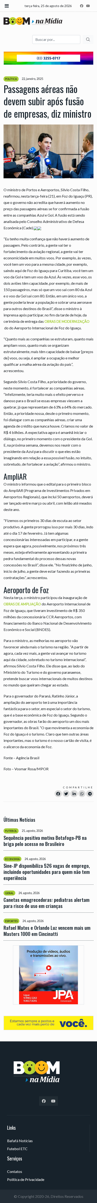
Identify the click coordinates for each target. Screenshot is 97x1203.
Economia (12, 858)
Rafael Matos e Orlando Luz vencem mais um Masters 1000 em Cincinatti (47, 931)
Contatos (14, 1171)
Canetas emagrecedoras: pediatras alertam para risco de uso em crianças (46, 903)
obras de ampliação (22, 604)
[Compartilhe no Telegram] (89, 793)
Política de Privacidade (25, 1179)
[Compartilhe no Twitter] (66, 793)
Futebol (11, 830)
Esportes (11, 921)
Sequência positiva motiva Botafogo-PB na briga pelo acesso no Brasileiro (45, 841)
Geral (9, 893)
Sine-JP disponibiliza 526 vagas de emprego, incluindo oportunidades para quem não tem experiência (47, 872)
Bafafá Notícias (20, 1140)
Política (11, 78)
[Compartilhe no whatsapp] (82, 793)
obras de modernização (66, 321)
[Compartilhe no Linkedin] (74, 793)
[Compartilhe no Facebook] (58, 793)
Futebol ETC (17, 1148)
